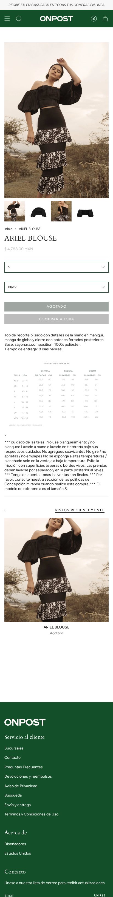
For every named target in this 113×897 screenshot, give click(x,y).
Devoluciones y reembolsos (28, 776)
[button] (19, 18)
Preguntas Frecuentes (23, 767)
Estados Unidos (17, 853)
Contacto (12, 757)
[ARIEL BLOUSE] (56, 570)
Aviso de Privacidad (20, 786)
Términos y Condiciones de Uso (31, 814)
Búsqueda (13, 795)
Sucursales (14, 748)
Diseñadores (15, 844)
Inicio (8, 229)
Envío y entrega (17, 805)
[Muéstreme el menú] (7, 18)
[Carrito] (105, 18)
